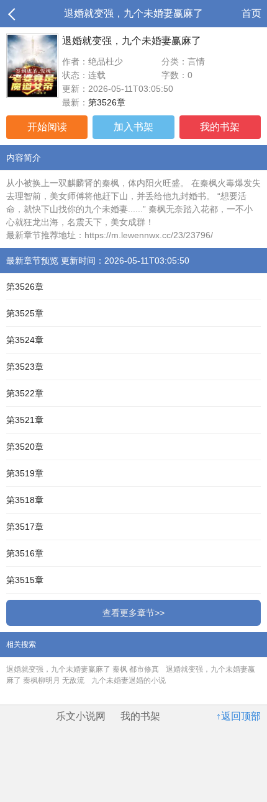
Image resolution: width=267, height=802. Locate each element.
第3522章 (24, 393)
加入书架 (133, 127)
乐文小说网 (81, 716)
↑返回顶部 (238, 716)
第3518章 (24, 500)
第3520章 (24, 447)
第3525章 (24, 313)
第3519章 (24, 473)
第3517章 (24, 527)
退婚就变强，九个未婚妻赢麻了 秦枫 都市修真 (82, 669)
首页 (251, 13)
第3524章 (24, 340)
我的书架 (220, 127)
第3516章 (24, 553)
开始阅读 (47, 127)
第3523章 (24, 367)
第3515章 (24, 580)
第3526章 (106, 102)
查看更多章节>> (133, 613)
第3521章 (24, 420)
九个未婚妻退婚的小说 (128, 680)
